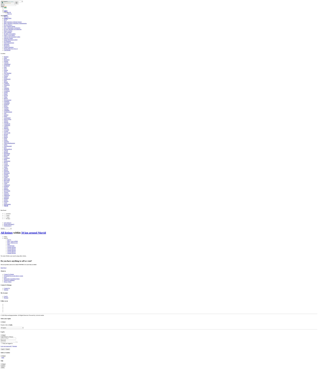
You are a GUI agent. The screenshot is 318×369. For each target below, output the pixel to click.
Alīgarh (6, 150)
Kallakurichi (7, 79)
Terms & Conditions (9, 280)
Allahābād (6, 110)
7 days (7, 217)
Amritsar (6, 109)
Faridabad (6, 101)
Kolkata (6, 61)
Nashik (6, 92)
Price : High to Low (12, 242)
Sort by (9, 239)
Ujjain (5, 202)
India (2, 357)
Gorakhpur (7, 91)
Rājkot (5, 106)
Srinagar (6, 122)
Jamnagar (6, 194)
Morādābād (7, 153)
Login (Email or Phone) (7, 337)
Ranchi (6, 137)
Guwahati (6, 129)
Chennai (6, 62)
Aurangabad (7, 118)
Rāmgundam (7, 204)
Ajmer (5, 183)
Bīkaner (6, 170)
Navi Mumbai (7, 73)
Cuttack (6, 168)
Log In (9, 12)
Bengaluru (6, 59)
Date (8, 244)
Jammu (6, 199)
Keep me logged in (7, 343)
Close (2, 367)
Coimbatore (7, 125)
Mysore (6, 134)
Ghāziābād (7, 103)
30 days (8, 218)
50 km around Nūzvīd (33, 232)
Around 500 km (11, 253)
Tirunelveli (7, 85)
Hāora (5, 116)
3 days (7, 215)
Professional (7, 225)
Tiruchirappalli (8, 146)
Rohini (6, 135)
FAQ (5, 277)
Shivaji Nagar (7, 119)
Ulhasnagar (7, 185)
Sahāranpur (7, 195)
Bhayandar (7, 180)
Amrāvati (6, 165)
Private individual (9, 224)
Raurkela (6, 176)
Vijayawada (7, 132)
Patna (5, 80)
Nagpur (6, 76)
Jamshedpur (7, 161)
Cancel (7, 349)
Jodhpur (6, 126)
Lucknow (6, 74)
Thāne (5, 97)
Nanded (6, 174)
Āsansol (6, 192)
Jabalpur (6, 115)
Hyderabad (7, 65)
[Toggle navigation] (16, 2)
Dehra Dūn (7, 179)
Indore (5, 77)
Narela (5, 140)
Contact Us (7, 288)
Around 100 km (11, 247)
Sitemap (6, 289)
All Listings (7, 222)
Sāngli (5, 167)
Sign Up (9, 13)
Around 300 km (11, 250)
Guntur (6, 177)
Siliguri (6, 188)
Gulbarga (6, 196)
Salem (5, 144)
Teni (5, 113)
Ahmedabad (7, 64)
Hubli (5, 138)
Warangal (6, 171)
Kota (5, 147)
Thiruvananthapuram (9, 143)
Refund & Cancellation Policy (12, 279)
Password (3, 340)
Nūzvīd (6, 205)
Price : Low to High (12, 241)
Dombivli (6, 104)
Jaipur (5, 71)
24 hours (8, 213)
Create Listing (7, 18)
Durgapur (6, 182)
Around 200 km (11, 248)
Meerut (6, 98)
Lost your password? (6, 346)
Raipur (6, 156)
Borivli (6, 162)
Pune (5, 67)
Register (6, 297)
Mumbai (6, 56)
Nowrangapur (7, 100)
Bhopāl (6, 82)
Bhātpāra (6, 198)
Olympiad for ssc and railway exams (13, 276)
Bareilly (6, 152)
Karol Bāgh (7, 191)
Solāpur (6, 121)
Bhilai (5, 159)
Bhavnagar (7, 173)
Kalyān (6, 95)
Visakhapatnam (8, 112)
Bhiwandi (6, 155)
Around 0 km (10, 245)
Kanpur (6, 70)
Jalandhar (6, 141)
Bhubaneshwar (8, 149)
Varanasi (6, 107)
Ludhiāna (6, 83)
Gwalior (6, 131)
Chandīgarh (7, 123)
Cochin (6, 164)
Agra (5, 86)
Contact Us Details (9, 274)
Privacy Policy (8, 282)
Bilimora (6, 189)
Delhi (5, 58)
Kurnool (6, 201)
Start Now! (3, 268)
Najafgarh (6, 89)
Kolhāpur (6, 186)
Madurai (6, 128)
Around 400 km (11, 251)
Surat (5, 68)
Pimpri (5, 94)
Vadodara (6, 88)
